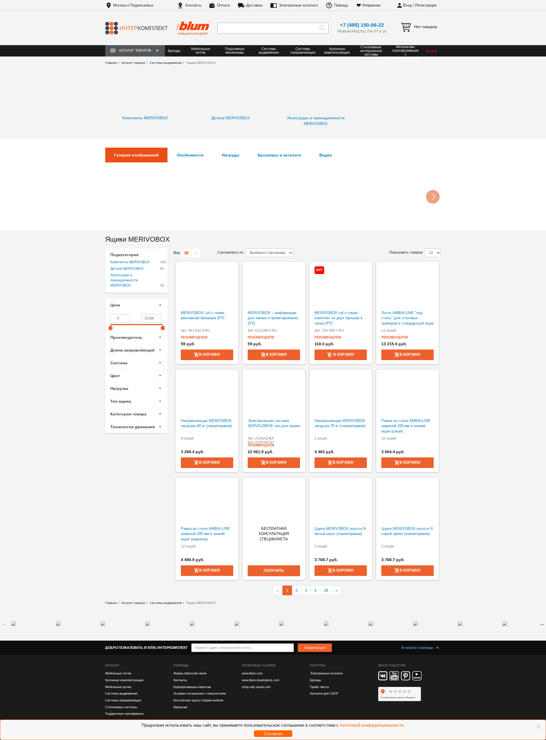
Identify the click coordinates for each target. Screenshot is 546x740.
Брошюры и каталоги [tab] (279, 155)
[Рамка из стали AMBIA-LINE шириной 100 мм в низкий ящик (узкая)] (407, 394)
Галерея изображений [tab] (136, 155)
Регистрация (426, 5)
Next (542, 623)
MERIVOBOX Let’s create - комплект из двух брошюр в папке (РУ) (339, 318)
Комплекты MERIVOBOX (130, 262)
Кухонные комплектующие (337, 51)
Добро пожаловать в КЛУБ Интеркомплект (146, 648)
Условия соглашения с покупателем (199, 693)
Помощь (341, 5)
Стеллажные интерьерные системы (371, 51)
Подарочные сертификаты (124, 713)
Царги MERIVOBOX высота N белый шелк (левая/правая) (340, 531)
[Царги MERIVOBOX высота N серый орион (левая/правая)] (407, 502)
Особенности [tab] (190, 155)
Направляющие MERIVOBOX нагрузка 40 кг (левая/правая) (206, 423)
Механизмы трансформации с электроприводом (405, 52)
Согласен (273, 733)
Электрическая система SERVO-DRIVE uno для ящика (274, 423)
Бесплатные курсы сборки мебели (198, 700)
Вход (407, 5)
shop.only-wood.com (256, 687)
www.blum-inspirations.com (260, 680)
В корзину (343, 354)
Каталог (112, 665)
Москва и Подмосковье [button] (133, 5)
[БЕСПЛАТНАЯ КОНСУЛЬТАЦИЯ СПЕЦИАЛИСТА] (274, 502)
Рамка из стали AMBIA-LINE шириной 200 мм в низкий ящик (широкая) (205, 533)
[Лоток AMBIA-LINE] (407, 286)
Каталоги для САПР (324, 693)
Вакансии (180, 707)
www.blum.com (252, 673)
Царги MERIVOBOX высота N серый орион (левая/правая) (407, 531)
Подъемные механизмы (235, 51)
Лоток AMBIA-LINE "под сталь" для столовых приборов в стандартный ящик (407, 318)
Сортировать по (230, 252)
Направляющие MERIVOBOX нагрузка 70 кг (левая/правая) (340, 423)
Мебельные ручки (118, 687)
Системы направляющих (303, 51)
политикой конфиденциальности (372, 725)
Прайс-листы (319, 687)
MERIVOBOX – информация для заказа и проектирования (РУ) (273, 318)
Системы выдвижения (269, 51)
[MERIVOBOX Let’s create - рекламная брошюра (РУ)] (207, 286)
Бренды (174, 51)
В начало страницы (418, 648)
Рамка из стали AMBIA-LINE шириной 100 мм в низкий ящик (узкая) (406, 426)
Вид (176, 253)
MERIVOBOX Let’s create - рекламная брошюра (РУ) (203, 315)
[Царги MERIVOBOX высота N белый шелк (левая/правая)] (341, 502)
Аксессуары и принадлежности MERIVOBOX (124, 280)
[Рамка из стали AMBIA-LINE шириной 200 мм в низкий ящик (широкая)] (207, 502)
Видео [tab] (325, 155)
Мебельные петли (200, 51)
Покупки (317, 665)
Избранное (371, 5)
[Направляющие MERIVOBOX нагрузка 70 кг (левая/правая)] (341, 394)
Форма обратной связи (189, 673)
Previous (4, 623)
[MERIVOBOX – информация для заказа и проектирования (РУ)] (274, 286)
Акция (431, 50)
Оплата (223, 5)
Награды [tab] (230, 155)
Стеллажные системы (121, 707)
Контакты (193, 5)
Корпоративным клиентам (192, 687)
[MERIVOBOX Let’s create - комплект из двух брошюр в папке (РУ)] (341, 286)
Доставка (254, 5)
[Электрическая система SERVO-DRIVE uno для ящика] (274, 394)
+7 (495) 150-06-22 (362, 25)
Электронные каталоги (298, 5)
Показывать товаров (406, 252)
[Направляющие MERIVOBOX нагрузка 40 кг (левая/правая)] (207, 394)
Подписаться (315, 648)
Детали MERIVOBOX (127, 269)
